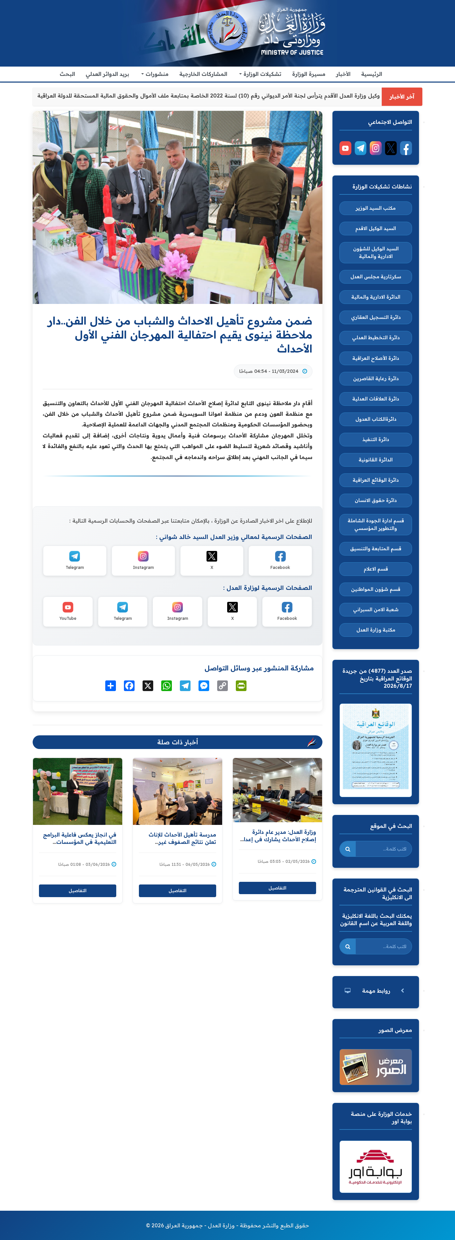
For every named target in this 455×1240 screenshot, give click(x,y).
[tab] (375, 991)
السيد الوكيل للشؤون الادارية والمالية (376, 252)
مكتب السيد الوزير (376, 208)
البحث (67, 74)
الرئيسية (371, 74)
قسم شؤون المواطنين (375, 589)
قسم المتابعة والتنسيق (375, 549)
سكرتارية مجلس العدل (375, 277)
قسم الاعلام (376, 569)
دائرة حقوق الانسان (376, 500)
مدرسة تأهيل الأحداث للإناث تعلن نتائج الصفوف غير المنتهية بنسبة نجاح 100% (182, 842)
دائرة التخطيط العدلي (376, 338)
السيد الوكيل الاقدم (375, 228)
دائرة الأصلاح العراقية (375, 358)
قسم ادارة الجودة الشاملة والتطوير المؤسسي (376, 524)
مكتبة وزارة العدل (375, 630)
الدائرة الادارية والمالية (375, 297)
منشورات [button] (156, 74)
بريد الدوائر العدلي (107, 74)
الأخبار (343, 74)
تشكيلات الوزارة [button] (261, 74)
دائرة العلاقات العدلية (375, 399)
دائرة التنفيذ (375, 439)
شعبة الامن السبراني (376, 610)
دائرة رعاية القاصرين (376, 378)
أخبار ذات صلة (177, 742)
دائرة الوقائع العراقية (376, 480)
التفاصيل (78, 890)
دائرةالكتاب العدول (375, 419)
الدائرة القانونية (376, 460)
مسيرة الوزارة (308, 74)
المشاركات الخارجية (203, 74)
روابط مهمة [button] (376, 990)
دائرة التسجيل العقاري (376, 317)
